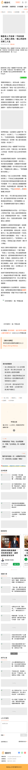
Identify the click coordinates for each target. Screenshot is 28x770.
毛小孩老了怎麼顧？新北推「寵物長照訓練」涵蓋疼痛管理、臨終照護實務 (19, 701)
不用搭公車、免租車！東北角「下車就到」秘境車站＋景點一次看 (19, 673)
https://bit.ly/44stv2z (10, 346)
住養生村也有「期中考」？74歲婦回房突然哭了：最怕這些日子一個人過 (19, 608)
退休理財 (5, 6)
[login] (22, 2)
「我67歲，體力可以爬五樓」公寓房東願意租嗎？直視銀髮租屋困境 (19, 589)
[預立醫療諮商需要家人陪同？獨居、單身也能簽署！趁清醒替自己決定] (6, 580)
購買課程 (18, 2)
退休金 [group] (10, 12)
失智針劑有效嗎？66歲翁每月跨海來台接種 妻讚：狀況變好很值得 (19, 637)
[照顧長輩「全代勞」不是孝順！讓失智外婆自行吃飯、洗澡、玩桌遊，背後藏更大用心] (6, 618)
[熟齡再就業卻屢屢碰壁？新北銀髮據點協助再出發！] (6, 505)
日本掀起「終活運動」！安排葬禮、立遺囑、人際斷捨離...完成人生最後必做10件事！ (19, 477)
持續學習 (13, 6)
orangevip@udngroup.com (14, 756)
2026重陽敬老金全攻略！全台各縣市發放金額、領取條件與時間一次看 (19, 664)
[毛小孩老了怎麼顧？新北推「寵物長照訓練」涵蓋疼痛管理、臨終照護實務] (6, 701)
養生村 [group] (3, 12)
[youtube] (25, 752)
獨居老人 (14, 398)
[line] (22, 752)
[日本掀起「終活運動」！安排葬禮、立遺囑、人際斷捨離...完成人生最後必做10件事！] (6, 477)
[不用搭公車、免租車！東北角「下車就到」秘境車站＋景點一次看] (6, 673)
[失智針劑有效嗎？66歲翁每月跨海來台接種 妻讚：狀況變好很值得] (6, 637)
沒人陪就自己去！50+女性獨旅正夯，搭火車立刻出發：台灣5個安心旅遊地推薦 (19, 692)
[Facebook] (14, 430)
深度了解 (20, 564)
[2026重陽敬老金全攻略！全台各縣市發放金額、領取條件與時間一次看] (6, 664)
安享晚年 (11, 400)
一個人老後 (6, 398)
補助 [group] (23, 12)
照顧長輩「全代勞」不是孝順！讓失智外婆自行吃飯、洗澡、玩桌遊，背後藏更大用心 (19, 617)
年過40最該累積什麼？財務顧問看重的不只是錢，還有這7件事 (19, 646)
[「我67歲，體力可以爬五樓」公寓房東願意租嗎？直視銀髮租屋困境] (6, 589)
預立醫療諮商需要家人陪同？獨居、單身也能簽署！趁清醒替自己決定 (19, 580)
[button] (25, 2)
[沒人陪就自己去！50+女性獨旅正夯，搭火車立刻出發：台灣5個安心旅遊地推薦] (6, 692)
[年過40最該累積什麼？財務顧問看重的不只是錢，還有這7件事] (6, 646)
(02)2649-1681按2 (11, 758)
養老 (21, 398)
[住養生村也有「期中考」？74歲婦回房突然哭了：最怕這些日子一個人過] (6, 609)
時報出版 (12, 44)
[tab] (11, 569)
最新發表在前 (22, 741)
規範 (2, 735)
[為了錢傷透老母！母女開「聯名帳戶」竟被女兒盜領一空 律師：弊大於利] (6, 486)
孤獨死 (4, 400)
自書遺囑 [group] (17, 12)
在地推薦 (20, 6)
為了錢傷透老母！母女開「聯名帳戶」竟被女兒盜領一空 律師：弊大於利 (19, 486)
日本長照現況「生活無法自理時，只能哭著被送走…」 (19, 514)
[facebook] (19, 752)
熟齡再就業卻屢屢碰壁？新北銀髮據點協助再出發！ (19, 505)
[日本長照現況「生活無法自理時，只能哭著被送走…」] (6, 514)
